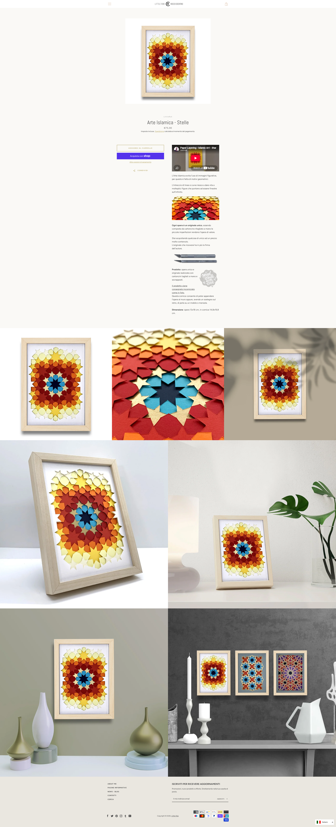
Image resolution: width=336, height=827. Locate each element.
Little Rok (174, 816)
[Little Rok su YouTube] (130, 816)
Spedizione (159, 131)
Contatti (112, 795)
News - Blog (113, 792)
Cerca (111, 799)
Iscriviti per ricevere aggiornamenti (196, 784)
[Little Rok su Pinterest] (116, 816)
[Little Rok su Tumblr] (125, 816)
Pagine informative (117, 788)
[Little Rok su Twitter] (112, 816)
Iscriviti (221, 799)
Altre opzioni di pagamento (140, 162)
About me (112, 784)
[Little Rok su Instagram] (121, 816)
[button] (324, 822)
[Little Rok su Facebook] (107, 816)
